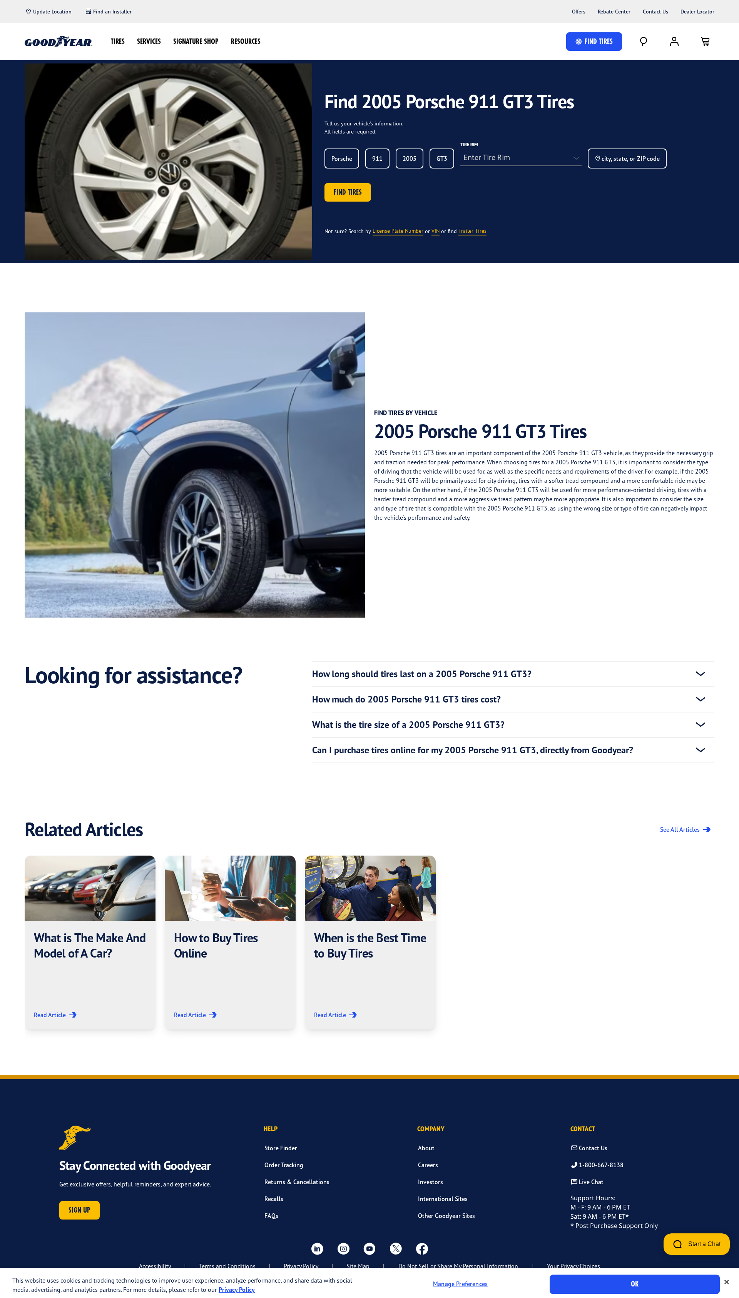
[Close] (726, 1282)
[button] (90, 942)
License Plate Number (398, 230)
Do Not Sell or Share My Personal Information (458, 1266)
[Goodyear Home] (58, 41)
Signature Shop (196, 41)
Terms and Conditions (227, 1266)
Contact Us (655, 11)
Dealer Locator (697, 11)
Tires (118, 41)
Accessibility (155, 1266)
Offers (578, 11)
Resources (246, 41)
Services (149, 41)
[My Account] (674, 41)
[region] (369, 1283)
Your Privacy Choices (573, 1266)
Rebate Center (614, 11)
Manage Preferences (460, 1284)
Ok (635, 1284)
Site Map (358, 1266)
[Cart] (705, 41)
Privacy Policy (301, 1266)
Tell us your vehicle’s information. (363, 123)
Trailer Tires (472, 230)
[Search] (643, 41)
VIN (435, 230)
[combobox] (341, 158)
